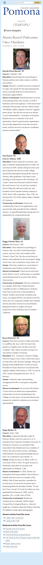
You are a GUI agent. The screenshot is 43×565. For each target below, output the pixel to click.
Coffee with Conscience (14, 517)
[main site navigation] (4, 2)
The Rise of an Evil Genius (15, 528)
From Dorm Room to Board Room (17, 534)
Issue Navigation (13, 30)
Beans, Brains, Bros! (13, 543)
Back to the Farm (11, 531)
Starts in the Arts (11, 546)
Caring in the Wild (12, 520)
